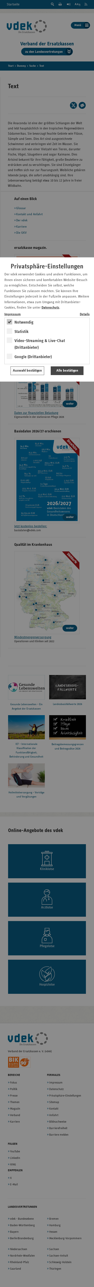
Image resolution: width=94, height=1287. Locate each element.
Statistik (21, 331)
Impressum (12, 314)
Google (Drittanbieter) (33, 357)
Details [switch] (85, 314)
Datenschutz (50, 307)
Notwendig (23, 322)
